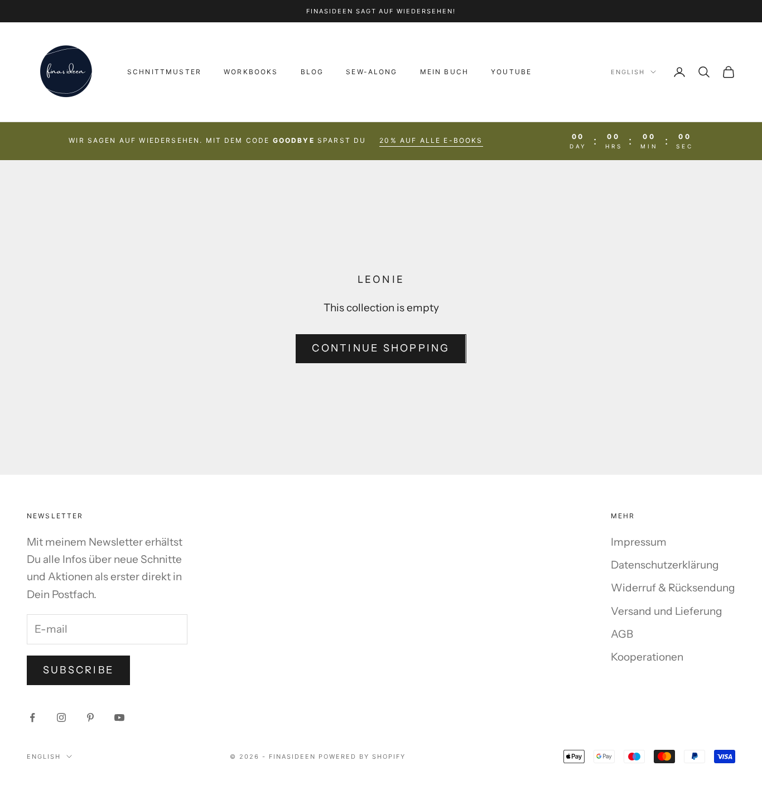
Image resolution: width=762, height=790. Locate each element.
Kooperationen (647, 657)
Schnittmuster (164, 72)
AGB (622, 634)
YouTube (511, 72)
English (628, 72)
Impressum (639, 542)
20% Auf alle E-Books (431, 140)
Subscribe (78, 670)
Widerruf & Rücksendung (673, 587)
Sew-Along (371, 72)
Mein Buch (444, 72)
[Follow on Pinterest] (90, 717)
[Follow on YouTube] (119, 717)
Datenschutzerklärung (665, 564)
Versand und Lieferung (666, 611)
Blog (312, 72)
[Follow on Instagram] (61, 717)
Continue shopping (381, 348)
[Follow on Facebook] (32, 717)
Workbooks (251, 72)
